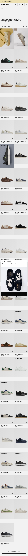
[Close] (25, 261)
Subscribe (14, 294)
